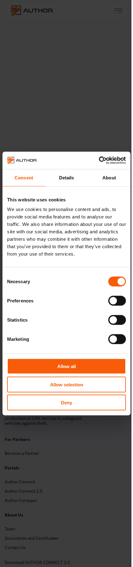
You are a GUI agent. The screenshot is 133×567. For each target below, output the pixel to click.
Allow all (66, 366)
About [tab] (109, 177)
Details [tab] (66, 177)
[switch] (117, 301)
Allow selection (66, 384)
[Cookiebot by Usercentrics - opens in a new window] (99, 160)
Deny (66, 402)
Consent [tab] (24, 177)
